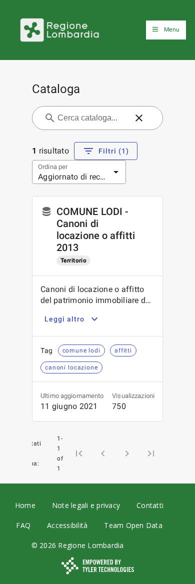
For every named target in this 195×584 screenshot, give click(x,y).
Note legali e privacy (86, 505)
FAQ (23, 525)
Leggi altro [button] (64, 319)
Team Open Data (133, 525)
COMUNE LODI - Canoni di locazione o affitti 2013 (95, 230)
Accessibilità (67, 525)
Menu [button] (172, 29)
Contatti (150, 505)
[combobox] (91, 118)
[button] (139, 118)
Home (25, 505)
